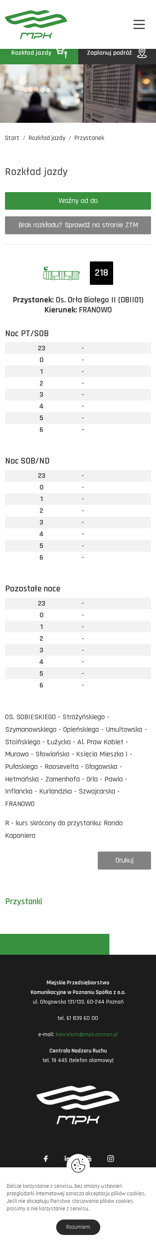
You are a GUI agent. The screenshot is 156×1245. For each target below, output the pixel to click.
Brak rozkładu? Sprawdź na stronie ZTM (78, 225)
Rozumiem (78, 1227)
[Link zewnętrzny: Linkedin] (67, 1158)
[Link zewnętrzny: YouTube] (89, 1158)
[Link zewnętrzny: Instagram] (110, 1158)
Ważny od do (78, 200)
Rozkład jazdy (32, 52)
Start (12, 138)
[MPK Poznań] (16, 24)
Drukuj (124, 860)
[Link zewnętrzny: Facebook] (45, 1158)
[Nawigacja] (139, 24)
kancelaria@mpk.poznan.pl (87, 1034)
